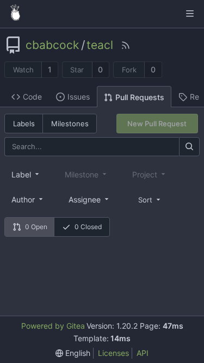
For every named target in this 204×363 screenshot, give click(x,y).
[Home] (15, 13)
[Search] (189, 146)
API (143, 353)
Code (32, 96)
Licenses (113, 353)
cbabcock (52, 45)
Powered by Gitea (53, 325)
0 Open (36, 227)
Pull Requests (139, 97)
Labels (24, 123)
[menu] (150, 198)
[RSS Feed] (126, 45)
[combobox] (26, 174)
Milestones (70, 123)
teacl (99, 45)
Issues (78, 96)
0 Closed (88, 227)
